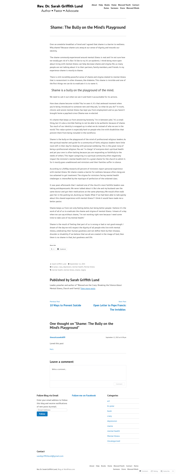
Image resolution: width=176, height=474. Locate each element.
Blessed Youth (124, 5)
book (109, 411)
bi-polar (55, 267)
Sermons (114, 8)
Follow (42, 414)
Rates (106, 8)
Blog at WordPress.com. (66, 469)
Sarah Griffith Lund (59, 264)
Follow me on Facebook (84, 395)
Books (107, 5)
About (94, 5)
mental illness (69, 270)
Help (101, 5)
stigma (83, 270)
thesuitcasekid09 (57, 337)
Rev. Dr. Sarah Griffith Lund (47, 469)
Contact (135, 5)
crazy (60, 267)
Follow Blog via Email (47, 395)
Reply (51, 349)
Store (122, 8)
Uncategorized (113, 441)
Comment (119, 384)
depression (67, 267)
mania (110, 426)
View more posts (88, 288)
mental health (77, 267)
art (108, 401)
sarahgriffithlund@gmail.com (50, 456)
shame (77, 270)
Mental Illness (89, 267)
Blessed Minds (132, 8)
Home (114, 5)
